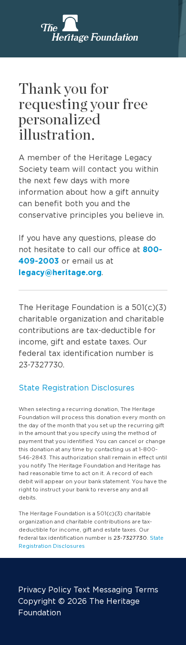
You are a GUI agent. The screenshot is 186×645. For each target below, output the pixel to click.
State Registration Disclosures (76, 387)
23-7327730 (130, 537)
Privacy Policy (44, 589)
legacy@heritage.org (60, 272)
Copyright (37, 601)
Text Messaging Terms (115, 589)
